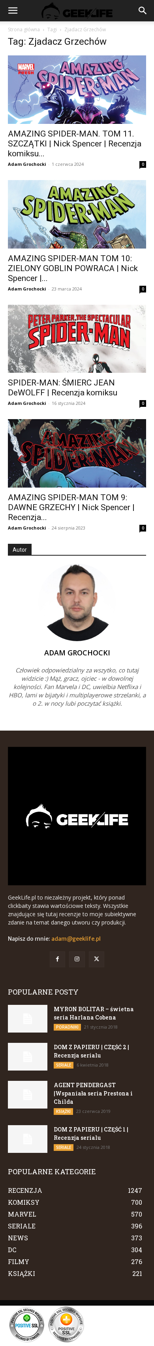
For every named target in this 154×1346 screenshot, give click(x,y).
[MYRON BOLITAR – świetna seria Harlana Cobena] (27, 1019)
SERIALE (63, 1065)
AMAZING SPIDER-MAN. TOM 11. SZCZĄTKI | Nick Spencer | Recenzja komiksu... (74, 143)
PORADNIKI (67, 1027)
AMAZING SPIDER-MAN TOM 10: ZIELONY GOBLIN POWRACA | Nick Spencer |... (73, 268)
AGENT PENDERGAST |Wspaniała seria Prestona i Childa (93, 1093)
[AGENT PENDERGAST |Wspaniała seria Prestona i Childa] (27, 1095)
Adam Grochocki (27, 164)
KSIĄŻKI (63, 1111)
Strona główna (24, 29)
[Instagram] (77, 959)
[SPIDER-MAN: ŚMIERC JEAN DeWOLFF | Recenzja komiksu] (77, 339)
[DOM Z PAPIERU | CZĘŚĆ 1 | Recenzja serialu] (27, 1139)
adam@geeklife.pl (76, 938)
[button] (12, 10)
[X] (96, 959)
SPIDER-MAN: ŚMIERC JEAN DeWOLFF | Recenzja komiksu (62, 387)
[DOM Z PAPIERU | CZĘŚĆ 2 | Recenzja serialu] (27, 1057)
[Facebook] (57, 959)
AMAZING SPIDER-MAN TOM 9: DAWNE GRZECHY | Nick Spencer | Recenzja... (71, 507)
